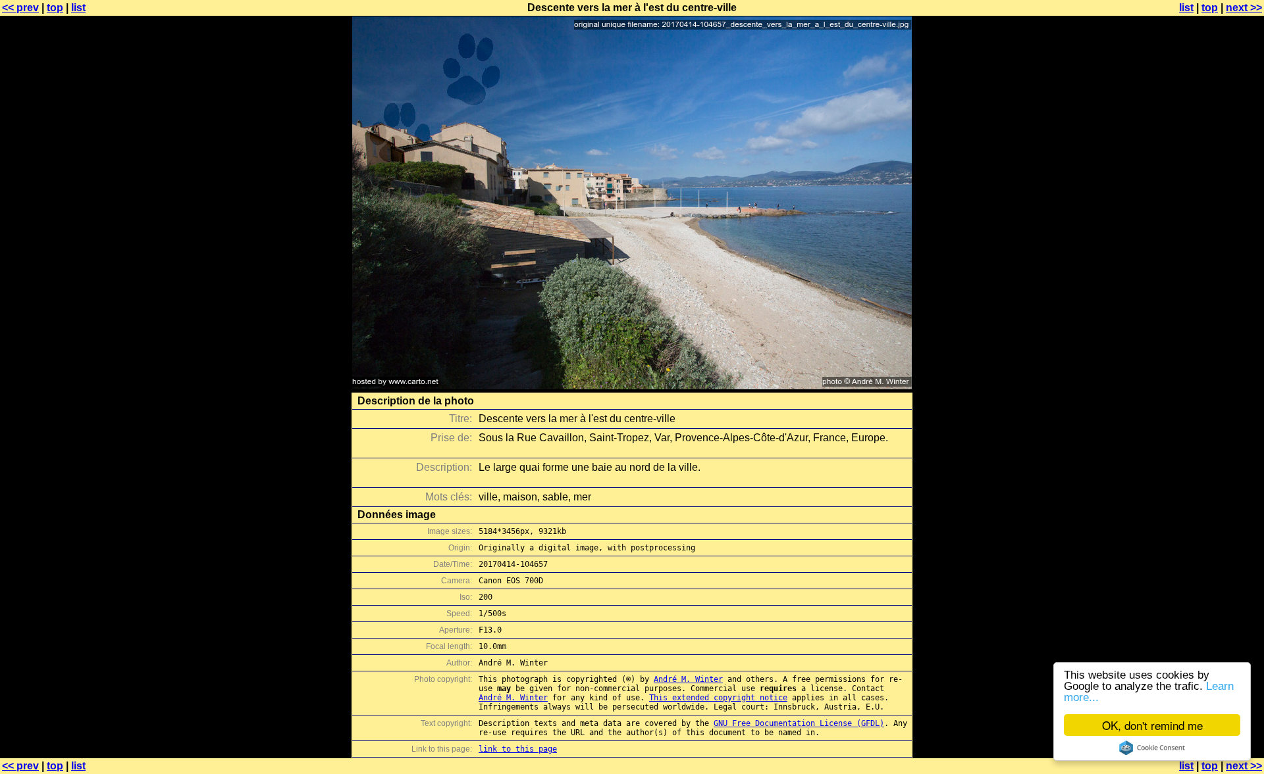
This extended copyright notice (718, 697)
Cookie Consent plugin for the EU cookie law (1152, 747)
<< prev (20, 7)
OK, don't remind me (1152, 725)
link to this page (518, 749)
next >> (1244, 7)
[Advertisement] (1210, 325)
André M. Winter (688, 679)
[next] (632, 385)
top (55, 7)
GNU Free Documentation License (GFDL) (799, 723)
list (78, 7)
